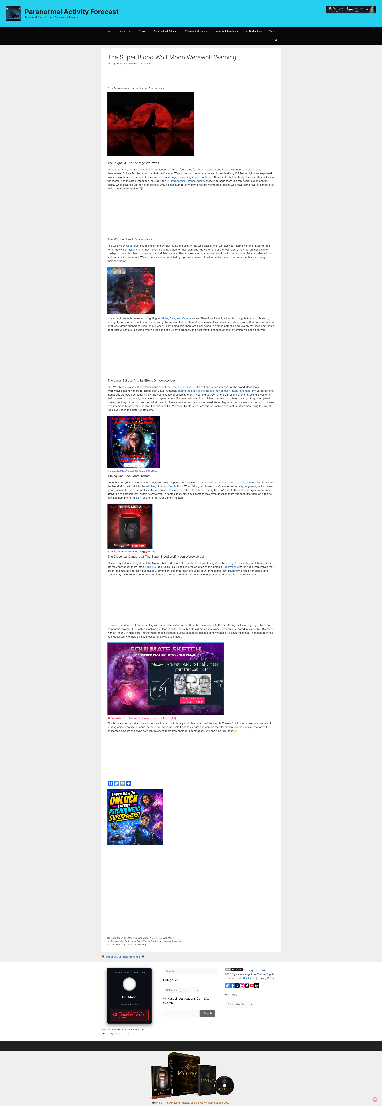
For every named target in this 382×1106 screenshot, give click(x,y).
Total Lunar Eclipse (182, 387)
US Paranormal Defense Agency (186, 180)
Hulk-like (150, 566)
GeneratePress (217, 1045)
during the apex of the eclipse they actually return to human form (217, 390)
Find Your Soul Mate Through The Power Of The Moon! (132, 471)
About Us (125, 31)
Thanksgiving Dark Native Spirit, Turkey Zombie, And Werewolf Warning (146, 941)
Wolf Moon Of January (126, 245)
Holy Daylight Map (253, 31)
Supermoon (230, 566)
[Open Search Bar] (276, 40)
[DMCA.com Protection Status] (234, 970)
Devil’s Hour (176, 486)
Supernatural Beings (165, 31)
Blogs (142, 31)
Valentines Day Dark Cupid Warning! (128, 944)
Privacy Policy (266, 978)
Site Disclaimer (246, 978)
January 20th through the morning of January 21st (230, 482)
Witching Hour (154, 486)
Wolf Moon (168, 938)
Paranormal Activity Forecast (72, 11)
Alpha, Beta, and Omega (176, 318)
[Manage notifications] (375, 1099)
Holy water (243, 563)
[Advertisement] (131, 77)
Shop (271, 31)
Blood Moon (144, 387)
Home (107, 31)
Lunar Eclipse (141, 938)
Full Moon (129, 938)
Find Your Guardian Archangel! (123, 956)
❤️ (141, 718)
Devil (139, 497)
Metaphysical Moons (196, 31)
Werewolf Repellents (227, 31)
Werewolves (146, 169)
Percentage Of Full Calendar (116, 1033)
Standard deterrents (197, 563)
